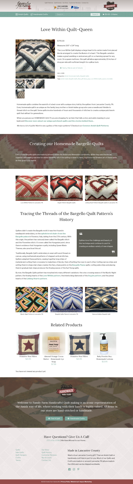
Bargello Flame (78, 265)
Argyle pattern (94, 276)
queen (104, 79)
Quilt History (47, 452)
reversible (110, 79)
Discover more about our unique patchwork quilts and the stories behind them (59, 121)
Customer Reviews (75, 3)
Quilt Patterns (49, 3)
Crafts (18, 458)
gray (88, 79)
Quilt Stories (58, 3)
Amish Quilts (23, 14)
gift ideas (84, 79)
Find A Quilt (55, 418)
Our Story (65, 3)
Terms (18, 460)
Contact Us (85, 3)
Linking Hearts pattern (37, 279)
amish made (64, 79)
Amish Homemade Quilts (72, 76)
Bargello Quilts (84, 76)
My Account (46, 458)
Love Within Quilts (96, 79)
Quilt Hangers (21, 455)
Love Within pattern (52, 276)
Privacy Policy (65, 481)
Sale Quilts (20, 452)
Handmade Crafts (40, 14)
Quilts (18, 450)
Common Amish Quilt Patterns (95, 126)
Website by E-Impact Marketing (81, 481)
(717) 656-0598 (53, 440)
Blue (79, 79)
